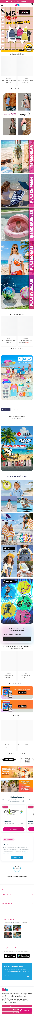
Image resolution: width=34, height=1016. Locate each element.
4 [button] (10, 49)
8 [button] (24, 49)
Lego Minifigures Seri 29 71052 (8, 340)
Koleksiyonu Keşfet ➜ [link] (17, 718)
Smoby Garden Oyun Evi (8, 675)
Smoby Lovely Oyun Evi (25, 675)
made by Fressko (25, 78)
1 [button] (11, 88)
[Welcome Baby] (17, 113)
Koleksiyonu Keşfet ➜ (17, 648)
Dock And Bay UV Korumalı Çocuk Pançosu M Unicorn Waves (25, 340)
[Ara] (7, 5)
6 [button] (17, 49)
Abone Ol (17, 639)
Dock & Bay (25, 338)
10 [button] (31, 49)
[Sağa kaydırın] (31, 871)
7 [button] (20, 49)
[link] (17, 772)
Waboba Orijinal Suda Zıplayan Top (25, 744)
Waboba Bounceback (9, 744)
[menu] (2, 5)
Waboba (8, 78)
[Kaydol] (28, 975)
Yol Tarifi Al (14, 829)
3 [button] (6, 49)
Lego (8, 338)
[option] (17, 29)
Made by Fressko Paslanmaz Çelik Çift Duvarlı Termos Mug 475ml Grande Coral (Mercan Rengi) (25, 80)
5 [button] (13, 49)
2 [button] (3, 49)
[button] (32, 759)
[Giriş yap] (27, 5)
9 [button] (27, 49)
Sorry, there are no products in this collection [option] (17, 417)
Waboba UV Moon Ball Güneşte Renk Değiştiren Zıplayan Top (8, 80)
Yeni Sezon (18, 410)
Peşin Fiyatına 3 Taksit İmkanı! (18, 1)
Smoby (8, 673)
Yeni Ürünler (5, 410)
